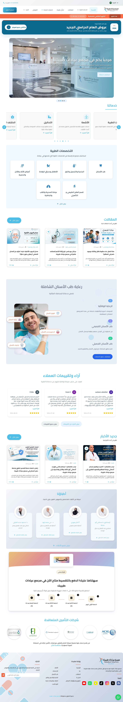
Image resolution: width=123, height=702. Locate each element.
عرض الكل (63, 203)
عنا (80, 671)
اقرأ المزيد (110, 132)
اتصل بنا (78, 677)
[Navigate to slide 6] (54, 141)
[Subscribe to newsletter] (3, 675)
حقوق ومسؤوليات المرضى (73, 681)
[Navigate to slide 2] (61, 101)
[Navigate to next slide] (4, 127)
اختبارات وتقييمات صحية (52, 681)
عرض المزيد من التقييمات (71, 424)
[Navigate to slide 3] (62, 101)
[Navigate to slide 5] (57, 141)
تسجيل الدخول (10, 10)
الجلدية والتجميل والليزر (52, 677)
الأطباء (56, 667)
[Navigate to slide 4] (64, 101)
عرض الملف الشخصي (103, 537)
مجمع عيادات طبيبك (54, 696)
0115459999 (14, 3)
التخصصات (55, 671)
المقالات (70, 9)
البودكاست (55, 684)
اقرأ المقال (111, 265)
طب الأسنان (55, 674)
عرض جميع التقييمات (50, 424)
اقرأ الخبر (112, 482)
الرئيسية (93, 9)
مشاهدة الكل (56, 645)
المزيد (27, 10)
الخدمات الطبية (83, 10)
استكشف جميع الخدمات (102, 356)
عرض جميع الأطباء (63, 545)
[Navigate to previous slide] (119, 127)
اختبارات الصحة (48, 9)
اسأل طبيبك (60, 9)
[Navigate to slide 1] (59, 101)
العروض (35, 9)
